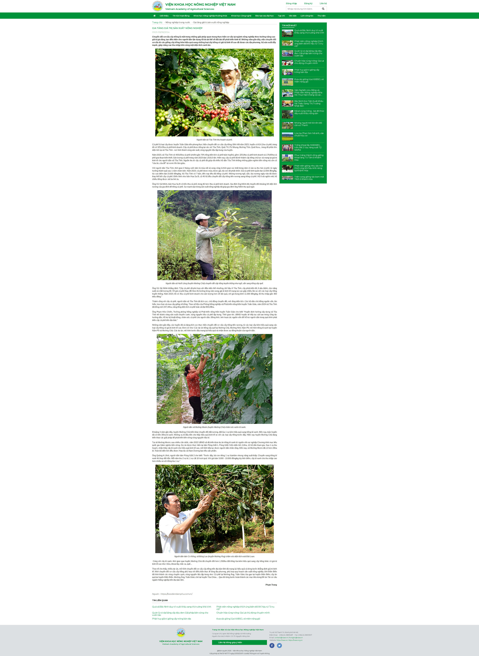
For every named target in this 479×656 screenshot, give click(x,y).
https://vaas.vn (282, 640)
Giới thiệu (164, 15)
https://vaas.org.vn (295, 640)
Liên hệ (323, 3)
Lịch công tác (307, 15)
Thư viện (321, 15)
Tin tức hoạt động (181, 15)
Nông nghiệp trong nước (178, 22)
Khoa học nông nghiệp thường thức (210, 15)
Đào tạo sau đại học (264, 15)
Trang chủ (157, 22)
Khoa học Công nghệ (241, 15)
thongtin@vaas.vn (296, 638)
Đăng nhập (291, 3)
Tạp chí (281, 15)
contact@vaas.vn (281, 638)
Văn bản (293, 15)
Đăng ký (308, 3)
